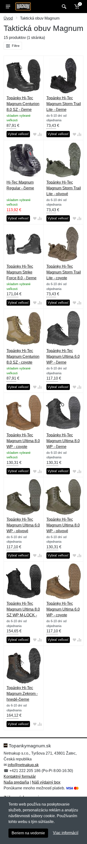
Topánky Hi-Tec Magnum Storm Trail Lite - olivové (63, 188)
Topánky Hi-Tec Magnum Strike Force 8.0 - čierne (21, 272)
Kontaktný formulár (20, 776)
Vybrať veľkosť (18, 134)
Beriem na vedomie (28, 833)
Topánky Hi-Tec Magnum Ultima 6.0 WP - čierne (63, 356)
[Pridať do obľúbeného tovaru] (34, 134)
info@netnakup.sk (23, 765)
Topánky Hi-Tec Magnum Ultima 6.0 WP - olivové (23, 525)
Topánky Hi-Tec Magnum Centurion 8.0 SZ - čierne (23, 104)
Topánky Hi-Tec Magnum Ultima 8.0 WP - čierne (63, 441)
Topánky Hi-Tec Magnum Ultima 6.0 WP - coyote (63, 609)
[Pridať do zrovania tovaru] (39, 134)
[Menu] (8, 6)
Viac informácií (65, 833)
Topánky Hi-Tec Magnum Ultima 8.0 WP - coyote (23, 441)
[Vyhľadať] (63, 6)
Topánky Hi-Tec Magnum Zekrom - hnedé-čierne (22, 693)
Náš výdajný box (46, 782)
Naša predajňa (16, 782)
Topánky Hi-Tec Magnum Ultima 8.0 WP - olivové (63, 525)
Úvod (8, 18)
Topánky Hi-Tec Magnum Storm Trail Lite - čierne (63, 104)
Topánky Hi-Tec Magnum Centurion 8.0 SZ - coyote (23, 356)
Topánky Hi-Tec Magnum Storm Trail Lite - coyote (63, 272)
